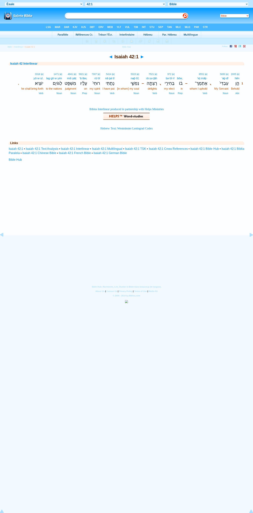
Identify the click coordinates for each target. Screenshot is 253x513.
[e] (238, 74)
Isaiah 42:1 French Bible (75, 153)
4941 (70, 74)
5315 (133, 74)
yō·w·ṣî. (38, 78)
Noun (225, 93)
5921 (81, 74)
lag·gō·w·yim (54, 78)
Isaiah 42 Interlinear (23, 63)
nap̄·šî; (135, 78)
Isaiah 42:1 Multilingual (107, 148)
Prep (180, 93)
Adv (237, 93)
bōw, (180, 78)
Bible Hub (15, 159)
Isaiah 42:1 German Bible (110, 153)
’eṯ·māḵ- (202, 78)
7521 (151, 74)
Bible (10, 47)
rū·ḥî (97, 78)
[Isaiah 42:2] (248, 243)
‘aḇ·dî (225, 78)
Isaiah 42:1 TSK (135, 148)
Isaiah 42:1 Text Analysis (42, 148)
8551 (201, 74)
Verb (205, 93)
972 (169, 74)
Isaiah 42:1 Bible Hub (204, 148)
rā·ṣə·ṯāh (151, 78)
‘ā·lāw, (83, 78)
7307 (94, 74)
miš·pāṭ (71, 78)
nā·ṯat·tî (109, 78)
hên (237, 78)
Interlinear (18, 47)
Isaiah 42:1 (16, 148)
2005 (233, 74)
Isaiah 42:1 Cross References (168, 148)
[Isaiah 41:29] (4, 243)
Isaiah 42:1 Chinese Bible (39, 153)
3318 (37, 74)
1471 (56, 74)
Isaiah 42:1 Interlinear (75, 148)
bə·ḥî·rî (170, 78)
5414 (108, 74)
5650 (222, 74)
